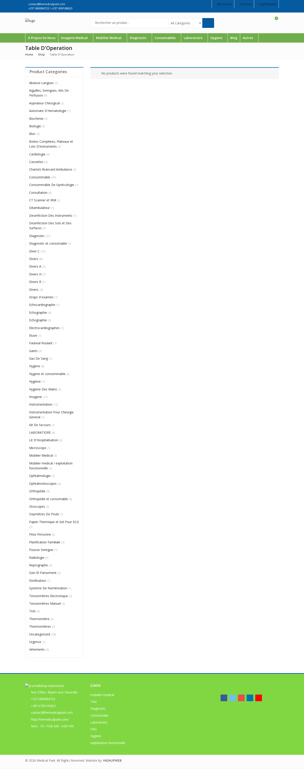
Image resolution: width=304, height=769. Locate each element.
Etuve (33, 335)
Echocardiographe (42, 305)
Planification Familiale (44, 542)
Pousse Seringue (41, 550)
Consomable (99, 715)
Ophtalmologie (40, 476)
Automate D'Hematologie (47, 111)
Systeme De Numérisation (48, 588)
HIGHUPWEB (112, 760)
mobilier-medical (102, 695)
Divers (33, 259)
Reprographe (38, 565)
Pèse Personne (40, 534)
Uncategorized (39, 634)
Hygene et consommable (47, 374)
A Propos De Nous (41, 38)
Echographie (38, 312)
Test (32, 611)
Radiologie (36, 557)
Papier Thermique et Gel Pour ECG (54, 522)
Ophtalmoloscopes (43, 483)
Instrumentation (40, 404)
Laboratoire (193, 38)
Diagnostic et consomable (48, 243)
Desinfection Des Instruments (50, 215)
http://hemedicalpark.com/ (50, 719)
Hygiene (35, 381)
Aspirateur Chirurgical (44, 103)
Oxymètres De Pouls (44, 514)
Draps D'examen (41, 297)
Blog (233, 38)
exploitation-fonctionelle (107, 743)
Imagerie (35, 397)
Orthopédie (37, 491)
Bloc (32, 134)
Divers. (34, 289)
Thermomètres (40, 626)
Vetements (37, 649)
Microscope (37, 448)
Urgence (35, 642)
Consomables (165, 38)
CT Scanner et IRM (42, 200)
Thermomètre (39, 619)
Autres (248, 38)
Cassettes (36, 162)
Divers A (35, 266)
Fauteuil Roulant (41, 343)
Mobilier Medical (109, 38)
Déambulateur (39, 208)
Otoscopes (37, 506)
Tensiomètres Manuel (45, 603)
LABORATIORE (40, 432)
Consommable (39, 177)
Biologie (35, 126)
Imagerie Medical (75, 38)
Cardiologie (37, 154)
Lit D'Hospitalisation (43, 440)
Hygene (217, 38)
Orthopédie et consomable (48, 499)
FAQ (93, 729)
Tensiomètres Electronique (48, 596)
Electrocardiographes (44, 328)
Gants (33, 351)
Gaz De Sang (38, 358)
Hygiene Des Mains (43, 389)
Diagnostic (138, 38)
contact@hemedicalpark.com (52, 712)
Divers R (35, 282)
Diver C (34, 251)
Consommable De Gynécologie (51, 185)
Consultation (38, 192)
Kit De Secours (40, 425)
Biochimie (36, 118)
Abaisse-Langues (41, 83)
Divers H (35, 274)
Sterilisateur (37, 580)
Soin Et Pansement (43, 573)
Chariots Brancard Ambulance (50, 169)
